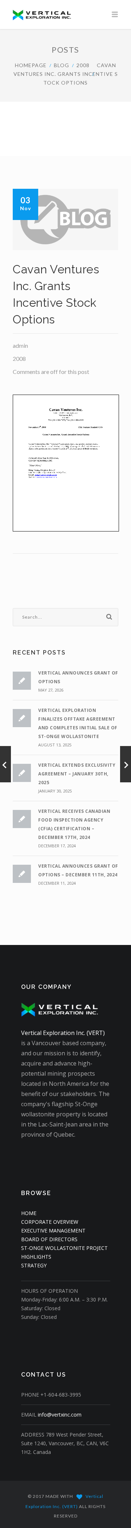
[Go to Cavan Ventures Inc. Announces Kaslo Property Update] (125, 764)
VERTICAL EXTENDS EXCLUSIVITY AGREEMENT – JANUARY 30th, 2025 (76, 774)
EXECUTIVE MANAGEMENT (53, 1230)
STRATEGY (34, 1265)
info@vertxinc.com (60, 1414)
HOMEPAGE (31, 65)
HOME (28, 1213)
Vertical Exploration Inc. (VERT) (63, 1033)
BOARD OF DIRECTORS (49, 1239)
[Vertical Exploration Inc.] (65, 14)
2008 (83, 65)
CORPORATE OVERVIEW (49, 1221)
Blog (61, 65)
